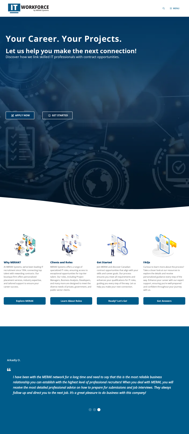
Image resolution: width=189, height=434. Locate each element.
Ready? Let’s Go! (117, 300)
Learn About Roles (71, 300)
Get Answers (164, 300)
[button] (163, 8)
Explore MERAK (24, 300)
